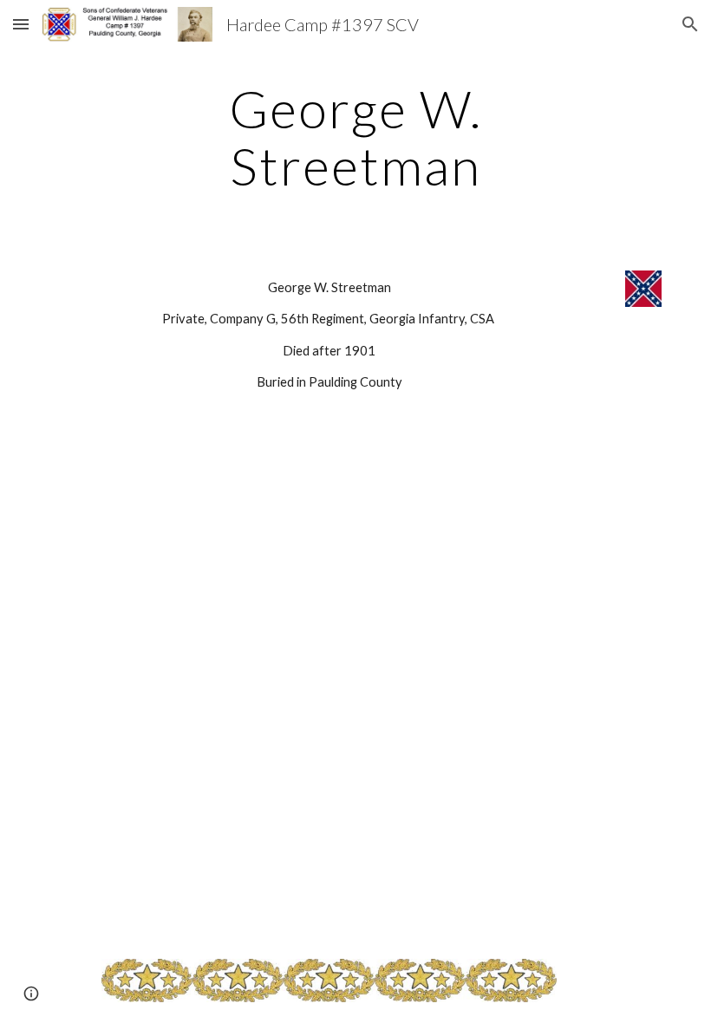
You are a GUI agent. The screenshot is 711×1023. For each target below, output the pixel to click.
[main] (356, 137)
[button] (21, 24)
